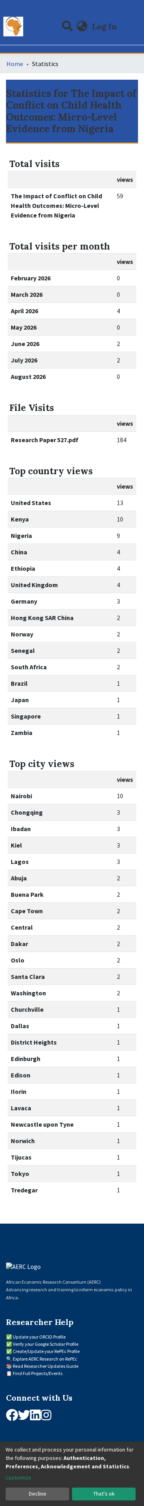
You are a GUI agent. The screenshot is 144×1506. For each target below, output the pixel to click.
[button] (82, 26)
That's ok (104, 1493)
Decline (37, 1493)
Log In (105, 26)
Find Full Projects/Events (37, 1373)
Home (14, 64)
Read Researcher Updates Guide (45, 1366)
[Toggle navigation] (133, 26)
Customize (18, 1477)
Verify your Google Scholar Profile (45, 1344)
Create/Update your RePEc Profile (46, 1351)
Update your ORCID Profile (39, 1337)
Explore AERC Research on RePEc (45, 1359)
